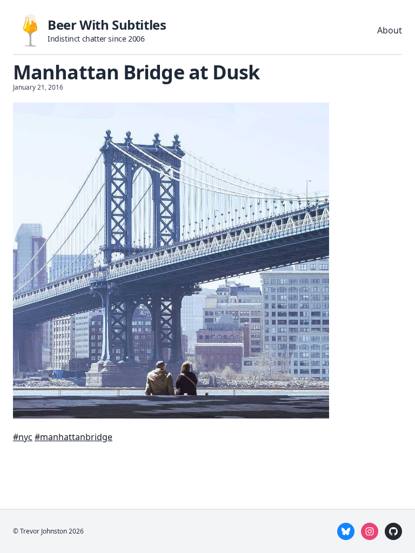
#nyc (22, 437)
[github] (393, 531)
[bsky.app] (345, 531)
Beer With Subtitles (107, 24)
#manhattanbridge (73, 437)
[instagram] (369, 531)
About (389, 30)
